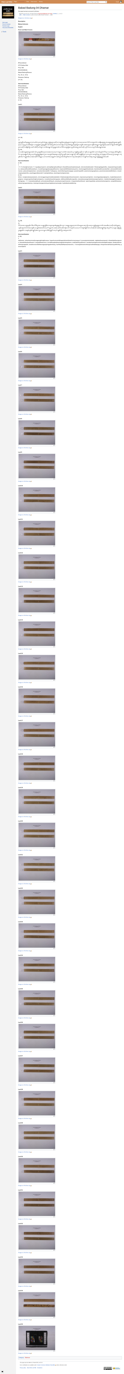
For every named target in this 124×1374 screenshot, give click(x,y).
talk (51, 14)
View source (34, 2)
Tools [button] (4, 32)
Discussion (21, 2)
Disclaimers (39, 1368)
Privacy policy (23, 1368)
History (41, 2)
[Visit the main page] (8, 12)
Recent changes (6, 24)
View (27, 2)
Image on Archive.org (24, 59)
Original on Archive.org (24, 18)
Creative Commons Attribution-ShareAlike (46, 1365)
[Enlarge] (54, 56)
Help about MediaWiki (7, 28)
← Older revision (26, 15)
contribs (55, 14)
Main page (5, 23)
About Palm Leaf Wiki (31, 1368)
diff (20, 15)
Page (15, 2)
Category (21, 1358)
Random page (6, 26)
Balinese (27, 1358)
